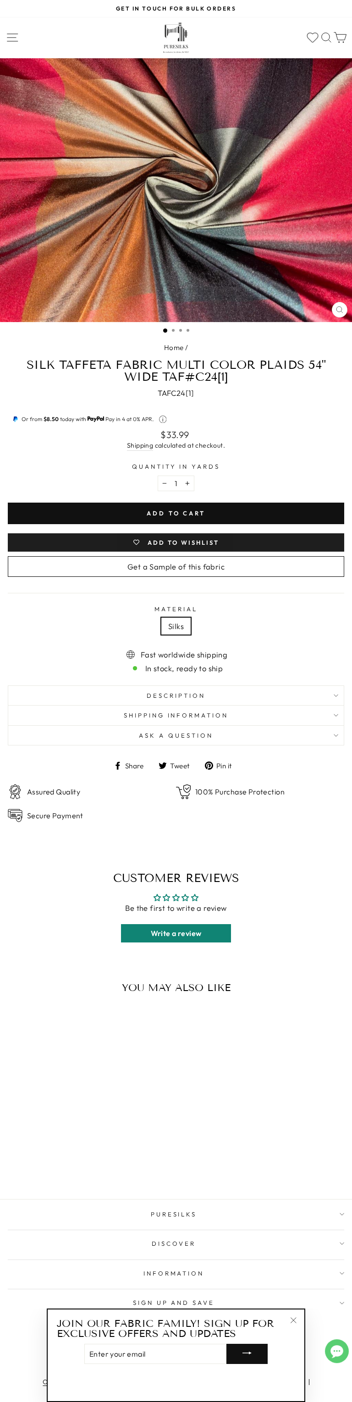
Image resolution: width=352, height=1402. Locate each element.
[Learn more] (163, 419)
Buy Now (72, 1165)
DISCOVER (174, 1243)
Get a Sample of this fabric (176, 566)
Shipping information (176, 715)
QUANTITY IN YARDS (176, 466)
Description (176, 695)
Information (173, 1273)
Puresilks (174, 1214)
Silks (176, 626)
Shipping (140, 445)
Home (174, 347)
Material (176, 609)
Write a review (176, 933)
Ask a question (176, 735)
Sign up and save (174, 1302)
